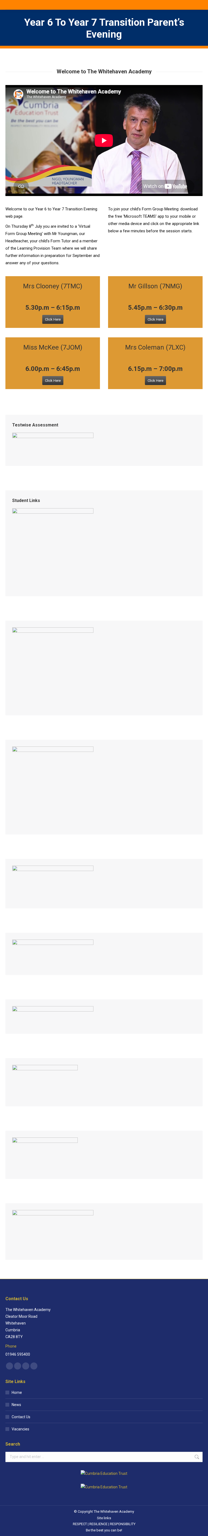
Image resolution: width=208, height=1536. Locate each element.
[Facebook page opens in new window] (9, 1365)
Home (17, 1392)
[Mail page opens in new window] (25, 1365)
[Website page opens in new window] (33, 1365)
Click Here (53, 319)
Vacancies (20, 1429)
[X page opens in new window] (17, 1365)
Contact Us (21, 1417)
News (16, 1405)
